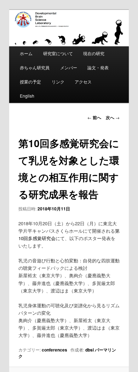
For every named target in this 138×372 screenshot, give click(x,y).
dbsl (89, 350)
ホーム (26, 53)
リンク (58, 82)
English (27, 96)
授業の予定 (30, 82)
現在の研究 (93, 53)
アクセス (83, 82)
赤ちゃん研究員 (35, 67)
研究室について (58, 53)
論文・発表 (98, 67)
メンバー (68, 67)
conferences (54, 350)
